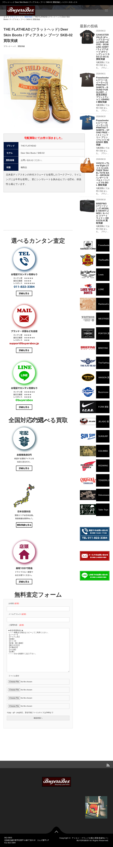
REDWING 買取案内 (94, 468)
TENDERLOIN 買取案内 (94, 483)
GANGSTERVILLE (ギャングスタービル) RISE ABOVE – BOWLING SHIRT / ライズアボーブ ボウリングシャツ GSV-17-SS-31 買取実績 (102, 46)
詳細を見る (24, 293)
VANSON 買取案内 (94, 380)
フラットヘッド (10, 46)
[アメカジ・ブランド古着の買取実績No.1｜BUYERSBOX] (20, 10)
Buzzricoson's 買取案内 (94, 394)
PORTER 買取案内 (94, 336)
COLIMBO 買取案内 (94, 453)
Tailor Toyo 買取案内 (94, 512)
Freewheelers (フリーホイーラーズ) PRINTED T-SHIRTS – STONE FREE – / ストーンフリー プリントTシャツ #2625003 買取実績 (102, 132)
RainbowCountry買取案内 (94, 306)
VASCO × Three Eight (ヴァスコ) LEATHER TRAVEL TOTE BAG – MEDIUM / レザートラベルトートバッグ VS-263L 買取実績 (102, 174)
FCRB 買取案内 (94, 409)
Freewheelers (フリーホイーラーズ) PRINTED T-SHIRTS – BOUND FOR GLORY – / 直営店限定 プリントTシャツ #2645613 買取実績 (102, 89)
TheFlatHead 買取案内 (94, 365)
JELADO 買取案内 (94, 424)
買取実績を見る (24, 525)
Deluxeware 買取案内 (94, 497)
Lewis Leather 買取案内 (92, 277)
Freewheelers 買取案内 (94, 248)
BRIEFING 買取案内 (94, 350)
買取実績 (21, 46)
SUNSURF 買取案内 (94, 439)
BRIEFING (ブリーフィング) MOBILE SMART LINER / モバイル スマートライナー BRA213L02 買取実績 (102, 213)
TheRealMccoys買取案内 (94, 262)
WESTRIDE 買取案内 (94, 321)
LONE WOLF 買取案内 (92, 292)
